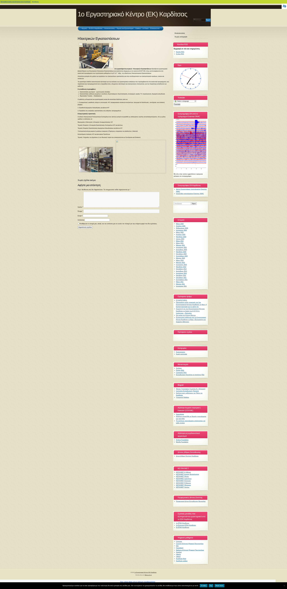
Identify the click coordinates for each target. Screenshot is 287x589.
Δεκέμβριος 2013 (181, 271)
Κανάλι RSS (180, 52)
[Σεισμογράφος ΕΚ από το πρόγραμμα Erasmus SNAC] (190, 171)
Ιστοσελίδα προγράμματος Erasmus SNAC (190, 193)
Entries (180, 370)
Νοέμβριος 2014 (181, 267)
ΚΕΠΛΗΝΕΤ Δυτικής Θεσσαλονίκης (187, 474)
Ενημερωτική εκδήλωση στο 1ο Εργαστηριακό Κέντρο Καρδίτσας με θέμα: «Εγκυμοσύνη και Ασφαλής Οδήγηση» (191, 320)
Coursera (179, 541)
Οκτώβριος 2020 (181, 254)
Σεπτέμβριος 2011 (181, 280)
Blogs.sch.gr (148, 575)
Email (80, 216)
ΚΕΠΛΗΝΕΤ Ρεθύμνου (183, 483)
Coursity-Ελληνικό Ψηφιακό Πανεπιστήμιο (189, 544)
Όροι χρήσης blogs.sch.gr (128, 582)
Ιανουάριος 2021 (181, 247)
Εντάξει (203, 585)
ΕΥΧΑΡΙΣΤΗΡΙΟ (181, 300)
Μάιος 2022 (180, 241)
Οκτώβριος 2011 (181, 277)
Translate (177, 104)
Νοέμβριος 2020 (181, 252)
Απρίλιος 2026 (180, 226)
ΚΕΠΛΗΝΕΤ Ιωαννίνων (183, 478)
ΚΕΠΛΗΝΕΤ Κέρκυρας (183, 481)
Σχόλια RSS (180, 54)
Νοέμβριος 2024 (181, 237)
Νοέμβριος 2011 (181, 275)
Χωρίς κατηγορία (181, 37)
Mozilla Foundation (182, 442)
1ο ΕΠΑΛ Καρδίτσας (182, 523)
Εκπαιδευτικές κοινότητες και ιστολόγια (15, 2)
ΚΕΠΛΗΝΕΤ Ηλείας (182, 476)
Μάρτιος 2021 (180, 245)
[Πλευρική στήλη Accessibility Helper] (284, 6)
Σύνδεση (35, 2)
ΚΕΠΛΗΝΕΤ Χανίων (182, 487)
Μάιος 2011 (179, 282)
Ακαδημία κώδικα (181, 561)
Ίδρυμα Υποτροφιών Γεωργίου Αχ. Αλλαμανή (190, 389)
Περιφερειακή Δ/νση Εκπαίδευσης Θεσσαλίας (191, 501)
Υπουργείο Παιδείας (182, 397)
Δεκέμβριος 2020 (181, 250)
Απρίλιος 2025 (180, 234)
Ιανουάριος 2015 (181, 265)
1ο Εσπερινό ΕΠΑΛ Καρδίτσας (186, 525)
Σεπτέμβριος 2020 (182, 256)
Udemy (178, 556)
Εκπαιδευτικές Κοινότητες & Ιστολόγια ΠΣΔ (190, 375)
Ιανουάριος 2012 (181, 273)
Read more (219, 585)
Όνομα (80, 211)
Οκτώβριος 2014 (181, 269)
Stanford (179, 552)
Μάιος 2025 (180, 232)
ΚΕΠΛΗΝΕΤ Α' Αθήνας (183, 472)
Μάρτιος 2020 (180, 258)
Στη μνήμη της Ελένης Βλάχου (186, 315)
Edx (177, 546)
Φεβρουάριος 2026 (182, 228)
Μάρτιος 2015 (180, 262)
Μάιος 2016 (180, 260)
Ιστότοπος (81, 220)
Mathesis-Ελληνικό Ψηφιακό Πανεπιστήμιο (190, 550)
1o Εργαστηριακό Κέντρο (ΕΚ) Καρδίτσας (132, 14)
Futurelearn (179, 548)
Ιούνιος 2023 (180, 239)
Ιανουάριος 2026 (181, 230)
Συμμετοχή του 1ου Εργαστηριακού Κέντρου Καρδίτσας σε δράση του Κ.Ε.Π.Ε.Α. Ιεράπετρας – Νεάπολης (190, 311)
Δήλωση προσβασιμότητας (146, 582)
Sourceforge (180, 414)
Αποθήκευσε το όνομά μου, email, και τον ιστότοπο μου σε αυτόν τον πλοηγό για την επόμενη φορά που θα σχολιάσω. (118, 224)
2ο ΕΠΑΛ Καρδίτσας (182, 527)
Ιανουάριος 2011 (181, 286)
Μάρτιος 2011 (180, 284)
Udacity (178, 554)
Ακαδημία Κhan (181, 559)
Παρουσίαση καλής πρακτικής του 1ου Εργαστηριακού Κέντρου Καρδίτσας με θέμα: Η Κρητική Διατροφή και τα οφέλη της (191, 305)
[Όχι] (284, 586)
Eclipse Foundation (182, 440)
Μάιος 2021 (180, 243)
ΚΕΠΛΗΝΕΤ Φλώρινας (183, 485)
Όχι (211, 585)
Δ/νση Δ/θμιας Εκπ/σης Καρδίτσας (187, 456)
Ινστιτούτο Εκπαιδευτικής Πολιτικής (187, 391)
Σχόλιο (80, 207)
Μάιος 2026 (180, 224)
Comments (181, 372)
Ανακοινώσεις (180, 33)
